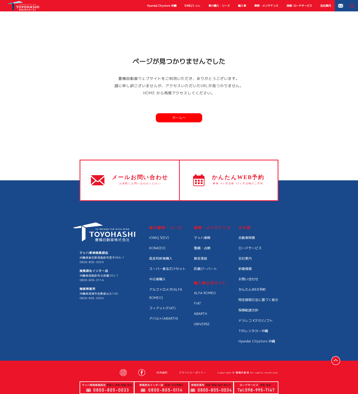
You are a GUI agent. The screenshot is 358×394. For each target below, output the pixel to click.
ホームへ (179, 117)
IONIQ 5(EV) (159, 237)
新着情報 (245, 268)
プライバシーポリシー (192, 372)
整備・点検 (202, 248)
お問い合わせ (248, 279)
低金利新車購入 (160, 258)
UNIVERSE (202, 324)
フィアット (162, 308)
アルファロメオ (165, 293)
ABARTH (200, 313)
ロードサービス (250, 248)
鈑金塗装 (200, 258)
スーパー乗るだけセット (167, 268)
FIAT (197, 303)
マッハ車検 (202, 237)
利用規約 (162, 372)
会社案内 (325, 5)
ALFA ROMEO (205, 293)
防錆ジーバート (205, 268)
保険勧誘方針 (248, 310)
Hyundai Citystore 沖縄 (162, 5)
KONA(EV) (157, 248)
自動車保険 (246, 237)
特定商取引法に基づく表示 (258, 300)
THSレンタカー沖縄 (253, 331)
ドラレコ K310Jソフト (255, 320)
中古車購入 (157, 279)
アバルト (163, 318)
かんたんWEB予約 (252, 289)
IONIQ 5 (192, 5)
